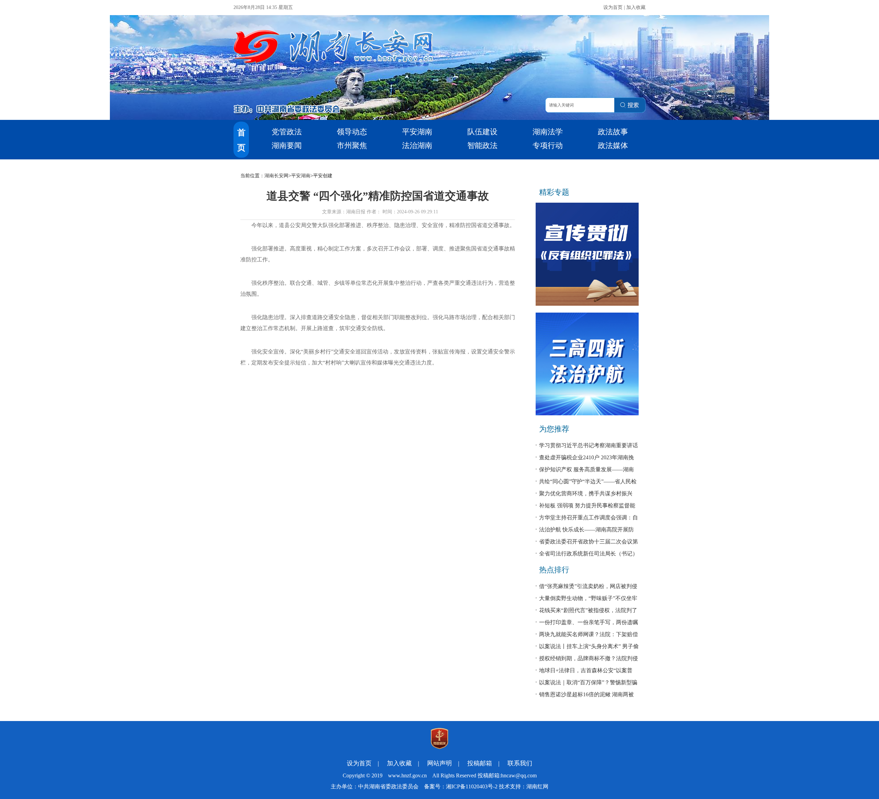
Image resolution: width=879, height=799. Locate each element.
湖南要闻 (287, 145)
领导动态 (352, 131)
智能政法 (482, 145)
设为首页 (613, 7)
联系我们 (519, 763)
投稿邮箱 (479, 763)
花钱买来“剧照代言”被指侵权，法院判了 (588, 610)
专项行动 (548, 145)
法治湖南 (417, 145)
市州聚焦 (352, 145)
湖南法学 (548, 131)
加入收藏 (636, 7)
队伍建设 (482, 131)
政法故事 (613, 131)
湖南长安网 (276, 175)
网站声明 (439, 763)
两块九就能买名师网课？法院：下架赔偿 (588, 634)
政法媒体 (613, 145)
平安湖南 (417, 131)
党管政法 (287, 131)
